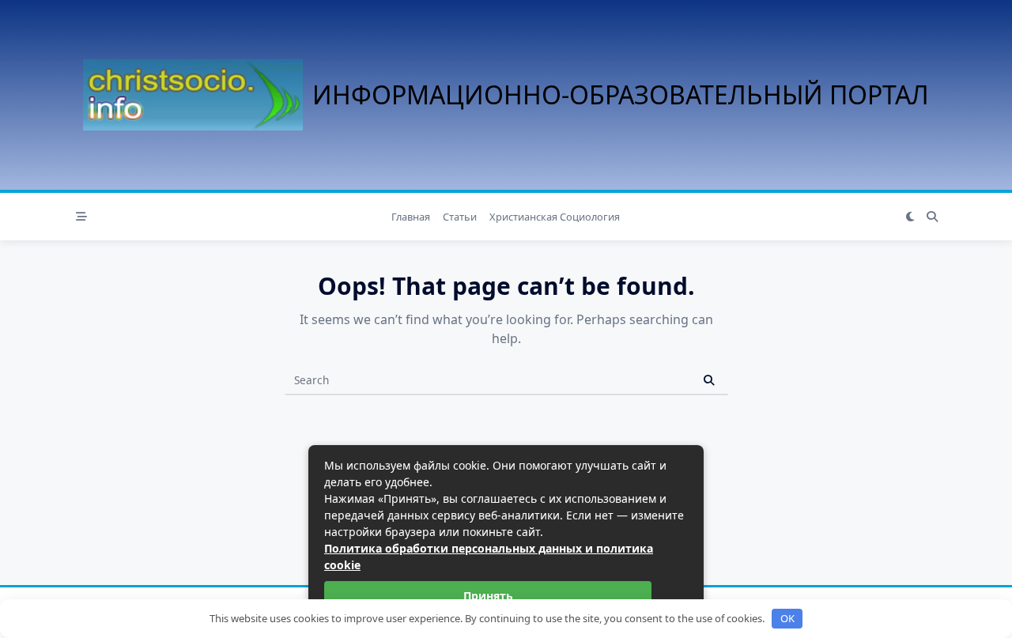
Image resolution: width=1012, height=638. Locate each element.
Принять (488, 595)
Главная (410, 217)
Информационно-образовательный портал (620, 94)
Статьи (460, 217)
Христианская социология (554, 217)
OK (787, 618)
